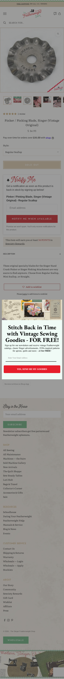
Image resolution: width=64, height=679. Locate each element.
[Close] (58, 303)
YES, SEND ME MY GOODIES (32, 369)
